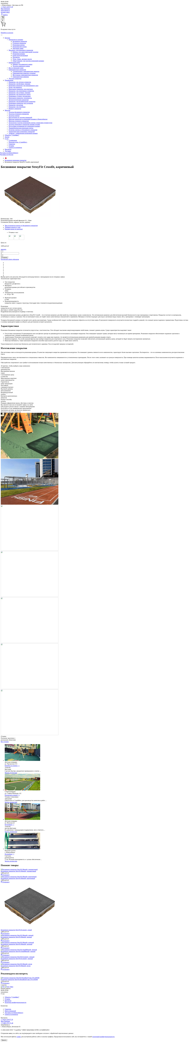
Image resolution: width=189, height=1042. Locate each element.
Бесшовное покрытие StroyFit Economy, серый (16, 930)
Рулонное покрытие (19, 43)
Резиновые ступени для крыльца (20, 96)
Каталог (7, 38)
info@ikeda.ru (5, 10)
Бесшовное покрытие (20, 41)
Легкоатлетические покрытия (19, 100)
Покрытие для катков (16, 105)
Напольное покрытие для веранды (20, 98)
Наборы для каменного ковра (22, 64)
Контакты (8, 149)
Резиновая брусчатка (20, 46)
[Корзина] (3, 17)
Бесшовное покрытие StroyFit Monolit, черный (16, 937)
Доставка (8, 151)
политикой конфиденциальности (103, 1036)
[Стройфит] (6, 158)
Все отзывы (5, 742)
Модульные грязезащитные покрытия (25, 75)
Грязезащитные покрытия (17, 69)
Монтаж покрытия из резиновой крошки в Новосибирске (28, 119)
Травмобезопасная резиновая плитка (21, 128)
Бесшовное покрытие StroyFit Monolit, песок (16, 966)
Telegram (7, 9)
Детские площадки (15, 78)
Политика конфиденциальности (15, 1002)
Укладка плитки (14, 115)
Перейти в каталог (7, 33)
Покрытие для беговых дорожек (19, 84)
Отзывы (11, 146)
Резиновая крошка (19, 54)
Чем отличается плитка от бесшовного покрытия (21, 225)
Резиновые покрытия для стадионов (21, 103)
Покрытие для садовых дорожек (19, 92)
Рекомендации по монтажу (14, 229)
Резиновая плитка (19, 45)
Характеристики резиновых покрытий (22, 131)
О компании (13, 140)
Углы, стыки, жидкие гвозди (22, 59)
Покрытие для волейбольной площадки (22, 101)
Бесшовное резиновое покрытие (15, 160)
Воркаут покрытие (15, 108)
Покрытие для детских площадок (20, 82)
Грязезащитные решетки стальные (24, 73)
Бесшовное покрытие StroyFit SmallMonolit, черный (18, 951)
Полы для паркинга (15, 87)
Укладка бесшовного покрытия (19, 112)
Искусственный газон (16, 68)
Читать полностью (11, 773)
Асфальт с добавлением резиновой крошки (23, 133)
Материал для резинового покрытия (21, 50)
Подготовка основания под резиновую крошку (24, 126)
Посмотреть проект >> (12, 795)
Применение (9, 80)
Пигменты (16, 57)
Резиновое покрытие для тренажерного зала (23, 85)
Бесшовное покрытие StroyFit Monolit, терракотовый (18, 871)
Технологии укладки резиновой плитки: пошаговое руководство (30, 123)
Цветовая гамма (18, 48)
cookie (19, 1036)
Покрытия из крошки (16, 39)
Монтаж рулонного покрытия (19, 121)
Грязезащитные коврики (21, 77)
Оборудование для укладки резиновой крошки (28, 61)
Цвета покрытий (10, 1011)
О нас (7, 138)
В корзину (4, 257)
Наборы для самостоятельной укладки (25, 52)
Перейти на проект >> (12, 765)
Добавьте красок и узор (12, 227)
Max (2, 9)
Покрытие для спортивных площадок (21, 91)
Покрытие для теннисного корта (20, 94)
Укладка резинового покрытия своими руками (24, 124)
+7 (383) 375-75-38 (7, 1023)
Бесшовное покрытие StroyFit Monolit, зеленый (16, 944)
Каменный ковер (14, 62)
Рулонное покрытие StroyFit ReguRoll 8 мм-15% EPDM (19, 979)
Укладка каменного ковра (21, 66)
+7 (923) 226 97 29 (7, 7)
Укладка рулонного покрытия (19, 114)
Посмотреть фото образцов (10, 259)
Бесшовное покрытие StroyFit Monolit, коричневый (18, 878)
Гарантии (12, 144)
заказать (3, 249)
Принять (4, 1040)
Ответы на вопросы (15, 147)
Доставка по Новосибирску (14, 1012)
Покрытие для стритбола (17, 107)
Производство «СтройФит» (18, 142)
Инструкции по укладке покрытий (20, 117)
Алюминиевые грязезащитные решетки (26, 71)
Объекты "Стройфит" (12, 135)
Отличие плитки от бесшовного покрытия (23, 130)
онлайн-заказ (5, 12)
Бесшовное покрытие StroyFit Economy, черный (17, 958)
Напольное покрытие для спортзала (21, 89)
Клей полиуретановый (20, 55)
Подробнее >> (9, 824)
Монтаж (7, 110)
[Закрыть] (2, 20)
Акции (7, 137)
